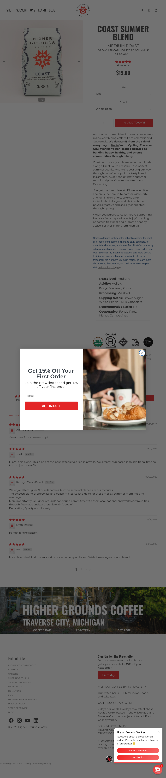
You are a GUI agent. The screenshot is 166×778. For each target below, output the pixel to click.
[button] (157, 769)
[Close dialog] (142, 353)
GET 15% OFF (51, 406)
